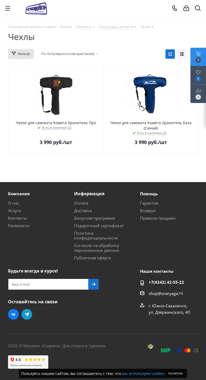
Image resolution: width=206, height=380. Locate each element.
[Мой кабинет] (186, 8)
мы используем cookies (143, 373)
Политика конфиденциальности (96, 235)
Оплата (81, 203)
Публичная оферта (92, 257)
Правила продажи (158, 218)
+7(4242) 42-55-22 (166, 282)
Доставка (83, 210)
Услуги (14, 210)
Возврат (148, 210)
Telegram (26, 314)
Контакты (17, 218)
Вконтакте (13, 314)
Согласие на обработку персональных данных (96, 248)
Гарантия (149, 203)
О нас (13, 203)
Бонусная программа (94, 218)
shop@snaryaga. (164, 293)
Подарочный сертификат (99, 225)
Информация (89, 194)
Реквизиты (19, 225)
